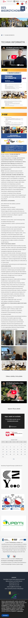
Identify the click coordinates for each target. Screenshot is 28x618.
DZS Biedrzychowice (12, 9)
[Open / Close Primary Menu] (22, 8)
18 (6, 451)
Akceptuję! (5, 615)
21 (17, 451)
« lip (13, 459)
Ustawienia (20, 611)
